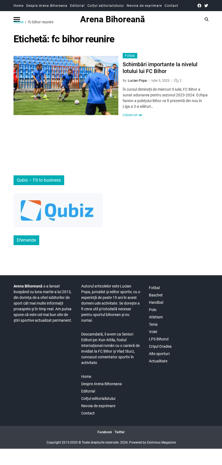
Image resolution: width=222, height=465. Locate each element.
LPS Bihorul (158, 339)
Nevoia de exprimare (144, 6)
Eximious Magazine (161, 442)
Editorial (77, 6)
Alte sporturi (159, 354)
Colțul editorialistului (105, 6)
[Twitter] (206, 5)
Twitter (120, 432)
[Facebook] (199, 5)
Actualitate (158, 361)
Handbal (156, 302)
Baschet (156, 295)
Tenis (153, 324)
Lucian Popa (137, 80)
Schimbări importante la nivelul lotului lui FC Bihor (160, 67)
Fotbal (130, 56)
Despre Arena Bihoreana (46, 6)
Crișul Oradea (160, 346)
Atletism (156, 317)
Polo (152, 310)
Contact (171, 6)
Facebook (104, 432)
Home (19, 6)
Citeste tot (130, 115)
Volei (153, 332)
